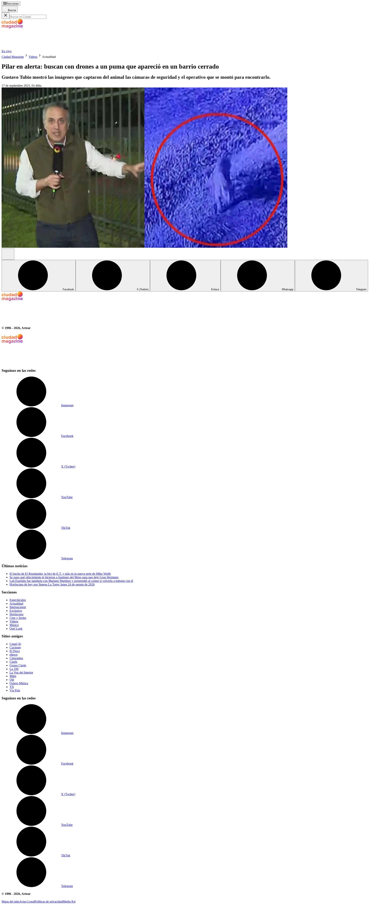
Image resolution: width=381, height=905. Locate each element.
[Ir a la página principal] (31, 47)
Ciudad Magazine (13, 56)
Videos (33, 56)
